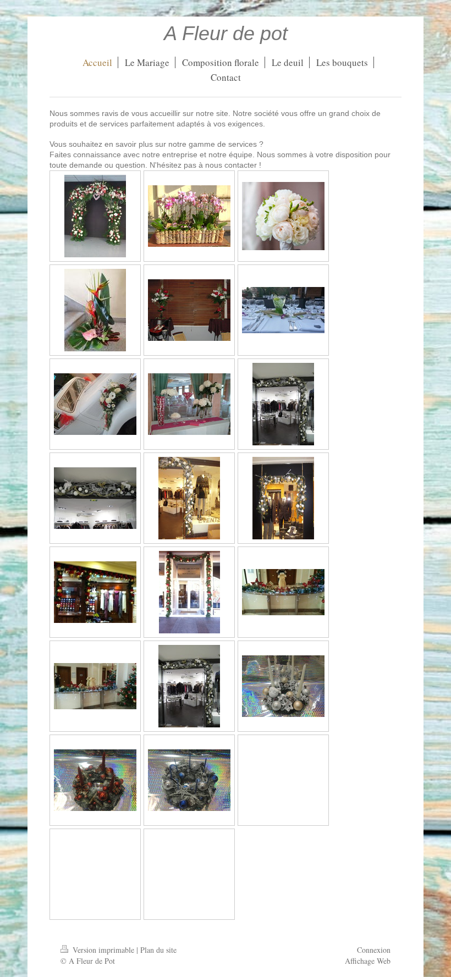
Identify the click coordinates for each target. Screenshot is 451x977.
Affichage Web (368, 961)
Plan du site (158, 950)
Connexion (374, 950)
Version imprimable (103, 950)
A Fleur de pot (226, 33)
